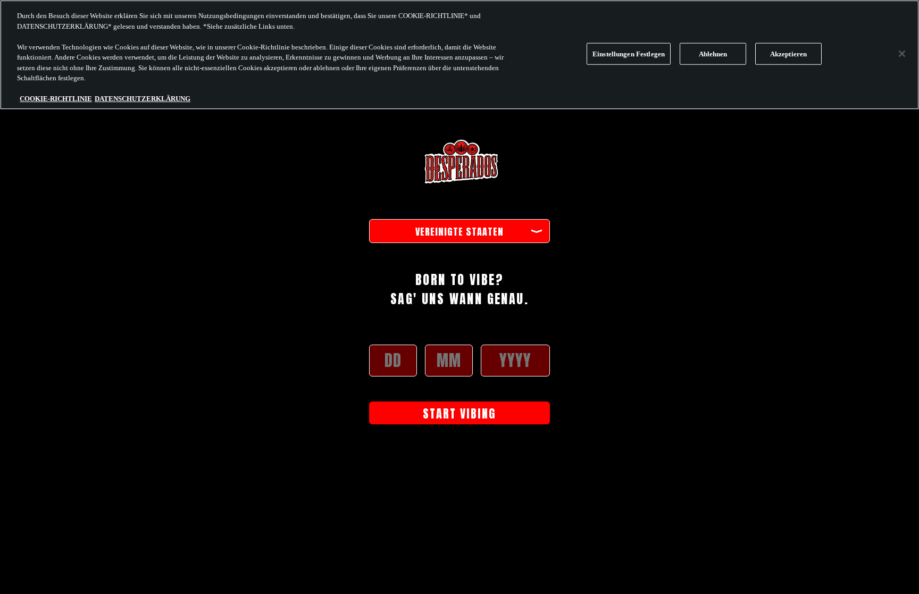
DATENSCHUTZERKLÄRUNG (142, 99)
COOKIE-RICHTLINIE (56, 99)
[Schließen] (902, 53)
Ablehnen (713, 54)
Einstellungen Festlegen (628, 54)
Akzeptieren (788, 54)
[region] (459, 55)
